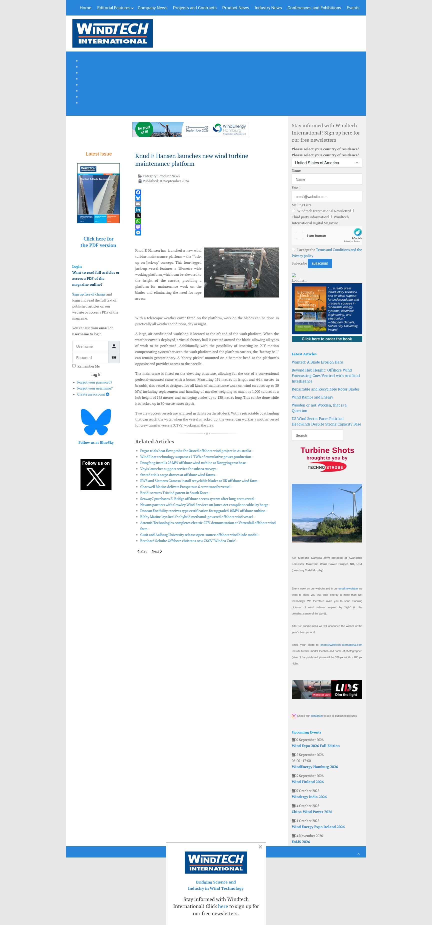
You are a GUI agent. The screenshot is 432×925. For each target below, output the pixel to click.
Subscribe (299, 263)
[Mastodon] (207, 227)
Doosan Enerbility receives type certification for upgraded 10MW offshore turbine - (203, 510)
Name (296, 170)
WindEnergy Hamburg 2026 (315, 766)
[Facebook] (207, 192)
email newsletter (348, 588)
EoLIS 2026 (301, 842)
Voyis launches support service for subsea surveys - (179, 468)
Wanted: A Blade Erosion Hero (317, 362)
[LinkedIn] (207, 209)
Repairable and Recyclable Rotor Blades (326, 389)
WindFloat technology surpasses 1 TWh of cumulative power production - (196, 456)
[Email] (207, 204)
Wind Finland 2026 (308, 782)
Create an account (91, 394)
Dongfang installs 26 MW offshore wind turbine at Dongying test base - (194, 462)
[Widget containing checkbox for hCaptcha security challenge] (327, 235)
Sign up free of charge (89, 294)
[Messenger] (207, 233)
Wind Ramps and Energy (312, 397)
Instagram (316, 715)
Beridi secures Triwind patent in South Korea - (175, 492)
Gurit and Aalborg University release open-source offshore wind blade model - (200, 534)
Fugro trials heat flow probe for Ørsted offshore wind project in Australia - (196, 450)
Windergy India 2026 (309, 796)
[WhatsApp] (207, 221)
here (223, 906)
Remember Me (89, 366)
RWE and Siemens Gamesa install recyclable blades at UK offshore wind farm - (199, 480)
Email (296, 188)
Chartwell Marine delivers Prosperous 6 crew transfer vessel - (186, 486)
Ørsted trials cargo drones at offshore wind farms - (178, 474)
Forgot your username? (95, 388)
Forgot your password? (94, 382)
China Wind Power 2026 (312, 812)
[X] (207, 215)
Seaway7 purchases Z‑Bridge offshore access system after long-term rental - (198, 498)
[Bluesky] (207, 198)
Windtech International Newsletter (323, 211)
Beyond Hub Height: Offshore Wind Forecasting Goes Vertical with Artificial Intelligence (326, 376)
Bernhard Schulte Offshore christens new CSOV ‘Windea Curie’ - (189, 540)
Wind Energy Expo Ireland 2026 (318, 826)
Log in (96, 374)
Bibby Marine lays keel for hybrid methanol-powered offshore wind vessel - (197, 516)
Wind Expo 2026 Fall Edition (316, 746)
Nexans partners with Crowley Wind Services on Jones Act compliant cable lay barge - (205, 504)
